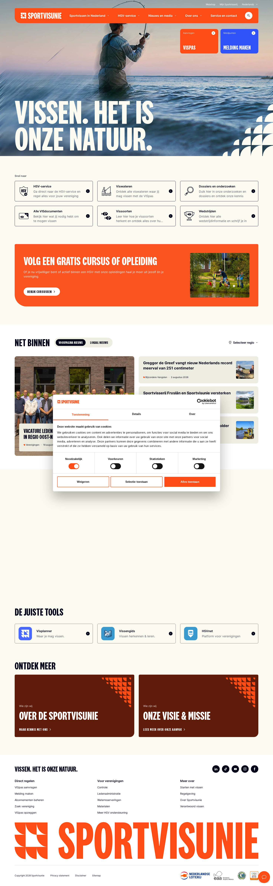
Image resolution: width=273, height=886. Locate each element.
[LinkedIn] (216, 769)
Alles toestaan (190, 481)
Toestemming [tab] (81, 414)
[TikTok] (225, 769)
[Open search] (248, 15)
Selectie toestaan (136, 481)
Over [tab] (192, 414)
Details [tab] (136, 414)
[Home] (41, 16)
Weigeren (83, 481)
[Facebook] (254, 769)
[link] (42, 292)
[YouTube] (235, 769)
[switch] (115, 466)
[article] (74, 706)
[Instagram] (245, 769)
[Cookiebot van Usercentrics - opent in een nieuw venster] (199, 401)
